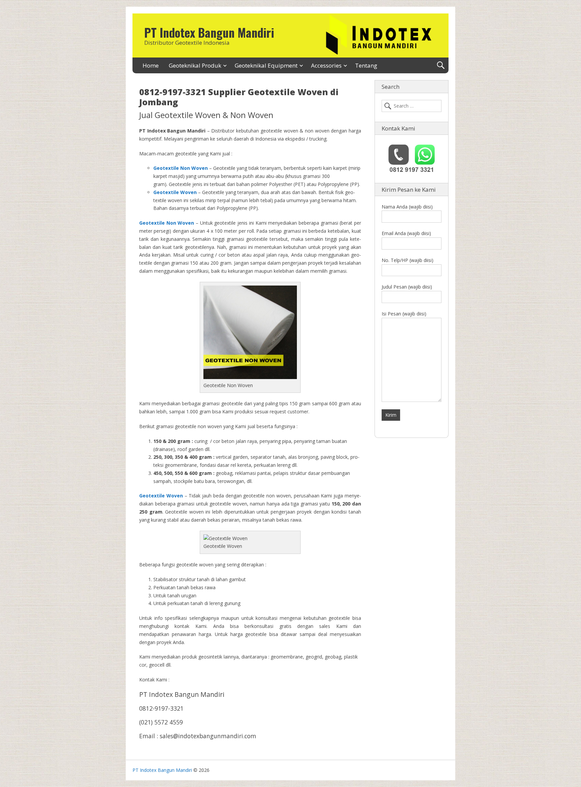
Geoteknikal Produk (195, 65)
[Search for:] (411, 106)
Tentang (366, 65)
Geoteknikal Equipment (266, 65)
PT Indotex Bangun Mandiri (209, 32)
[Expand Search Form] (441, 65)
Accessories (326, 65)
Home (151, 65)
